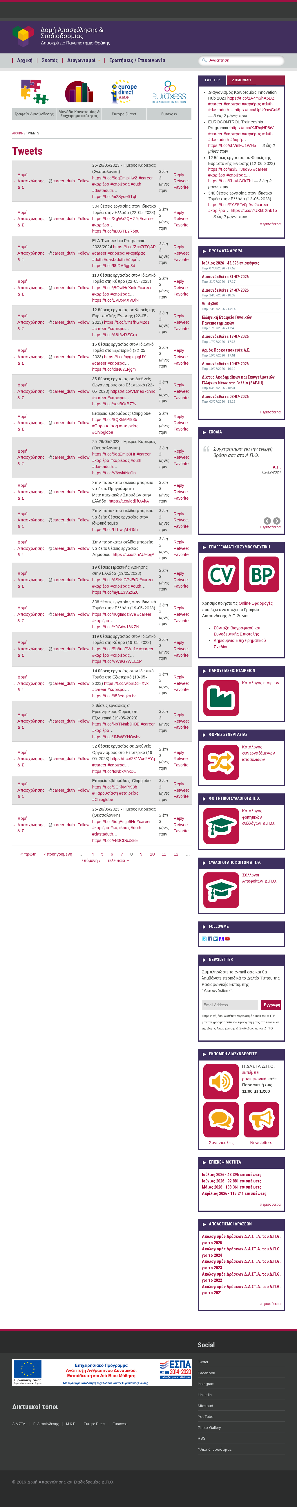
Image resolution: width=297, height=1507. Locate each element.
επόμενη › (91, 860)
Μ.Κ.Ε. (71, 1424)
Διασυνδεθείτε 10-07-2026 (225, 363)
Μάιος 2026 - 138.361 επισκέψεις (231, 1187)
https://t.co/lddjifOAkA (129, 501)
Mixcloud (205, 1406)
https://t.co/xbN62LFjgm (114, 369)
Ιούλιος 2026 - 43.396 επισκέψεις (230, 263)
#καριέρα (100, 184)
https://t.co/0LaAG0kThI (230, 181)
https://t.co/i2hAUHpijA (134, 554)
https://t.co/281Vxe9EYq (133, 758)
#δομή (131, 259)
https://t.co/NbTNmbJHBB (116, 724)
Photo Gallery (209, 1427)
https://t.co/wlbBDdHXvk (126, 683)
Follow (83, 181)
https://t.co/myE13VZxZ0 (115, 592)
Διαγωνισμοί (81, 60)
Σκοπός (50, 60)
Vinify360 (210, 303)
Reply (179, 174)
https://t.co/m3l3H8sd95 (230, 169)
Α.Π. (277, 467)
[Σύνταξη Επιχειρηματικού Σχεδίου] (261, 591)
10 (152, 854)
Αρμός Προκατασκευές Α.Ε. (226, 350)
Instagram (206, 1384)
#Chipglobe (102, 432)
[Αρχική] (72, 47)
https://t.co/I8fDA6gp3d (113, 265)
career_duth (63, 181)
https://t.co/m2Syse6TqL (114, 196)
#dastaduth (102, 190)
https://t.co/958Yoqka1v (113, 696)
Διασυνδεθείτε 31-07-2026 (225, 276)
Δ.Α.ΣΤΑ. (19, 1424)
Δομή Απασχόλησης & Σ (30, 181)
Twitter (203, 1362)
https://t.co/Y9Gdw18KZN (115, 626)
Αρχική (24, 60)
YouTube (205, 1416)
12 (176, 854)
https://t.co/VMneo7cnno (133, 391)
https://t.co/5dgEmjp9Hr (113, 454)
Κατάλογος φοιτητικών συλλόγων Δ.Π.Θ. (258, 817)
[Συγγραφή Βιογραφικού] (221, 591)
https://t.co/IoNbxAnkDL (114, 771)
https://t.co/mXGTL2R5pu (116, 231)
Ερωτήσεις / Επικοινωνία (137, 60)
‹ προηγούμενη (58, 854)
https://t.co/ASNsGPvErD (115, 579)
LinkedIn (205, 1395)
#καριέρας (120, 184)
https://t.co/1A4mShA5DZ (251, 98)
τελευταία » (118, 860)
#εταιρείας (128, 426)
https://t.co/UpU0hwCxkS (257, 109)
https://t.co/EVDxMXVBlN (115, 300)
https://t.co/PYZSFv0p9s (230, 204)
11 (164, 854)
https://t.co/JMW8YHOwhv (116, 736)
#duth (136, 184)
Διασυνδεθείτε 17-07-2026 (225, 336)
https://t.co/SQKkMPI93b (114, 419)
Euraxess (120, 1424)
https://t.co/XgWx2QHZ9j (115, 218)
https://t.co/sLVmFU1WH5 (232, 145)
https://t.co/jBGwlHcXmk (114, 287)
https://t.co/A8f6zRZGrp (114, 334)
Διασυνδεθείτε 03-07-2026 (225, 396)
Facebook (206, 1373)
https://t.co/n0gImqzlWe (114, 614)
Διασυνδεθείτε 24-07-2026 (225, 290)
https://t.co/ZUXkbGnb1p (254, 210)
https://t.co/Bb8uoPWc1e (115, 649)
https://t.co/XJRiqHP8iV (252, 127)
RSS (202, 1438)
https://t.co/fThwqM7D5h (115, 529)
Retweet (181, 181)
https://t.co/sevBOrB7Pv (114, 403)
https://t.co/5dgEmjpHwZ (114, 178)
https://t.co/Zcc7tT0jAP (134, 246)
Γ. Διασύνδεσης (46, 1424)
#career (146, 178)
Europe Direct (94, 1424)
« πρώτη (28, 854)
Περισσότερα (270, 412)
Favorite (181, 187)
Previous (267, 520)
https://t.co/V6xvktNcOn (114, 473)
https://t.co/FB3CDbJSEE (115, 840)
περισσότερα (270, 224)
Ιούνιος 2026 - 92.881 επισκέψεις (231, 1181)
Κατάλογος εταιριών (260, 682)
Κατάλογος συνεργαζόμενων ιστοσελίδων (258, 753)
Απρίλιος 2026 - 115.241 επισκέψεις (234, 1193)
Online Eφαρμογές (256, 603)
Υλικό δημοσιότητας (215, 1449)
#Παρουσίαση (105, 426)
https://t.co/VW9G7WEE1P (117, 661)
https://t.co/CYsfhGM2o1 (127, 322)
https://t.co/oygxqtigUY (125, 356)
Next (276, 520)
